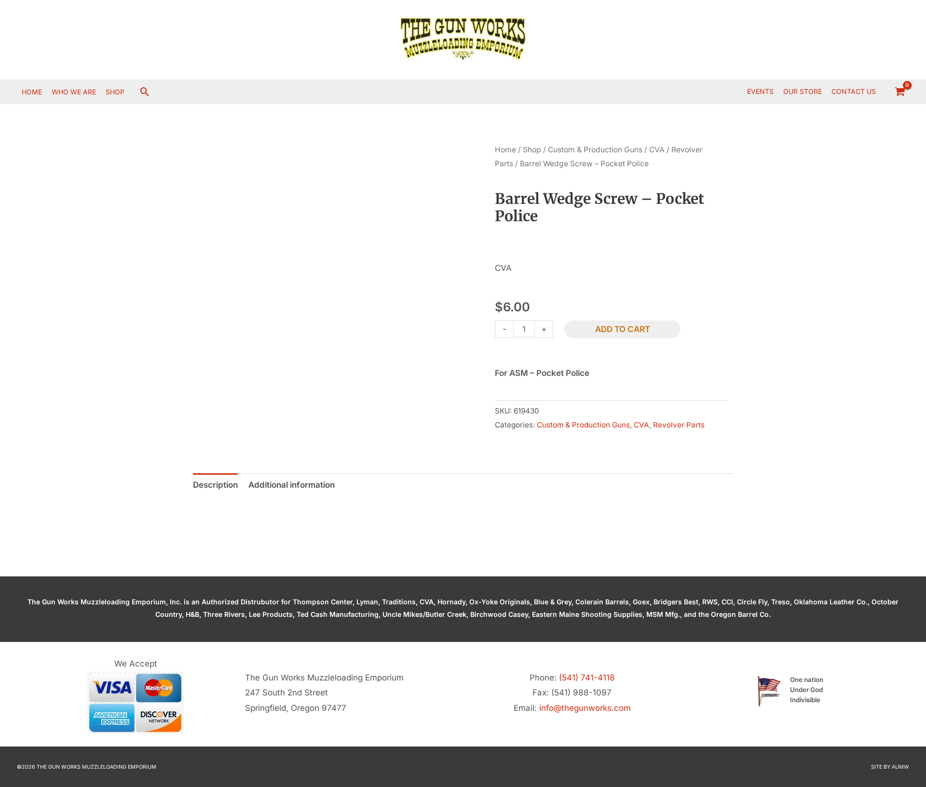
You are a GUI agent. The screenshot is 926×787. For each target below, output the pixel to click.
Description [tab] (215, 485)
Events (760, 91)
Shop (532, 149)
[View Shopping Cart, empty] (899, 91)
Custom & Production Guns (595, 149)
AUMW (900, 767)
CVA (657, 149)
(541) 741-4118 (587, 677)
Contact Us (853, 91)
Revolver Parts (679, 424)
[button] (145, 92)
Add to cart (622, 329)
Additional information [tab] (291, 485)
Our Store (802, 91)
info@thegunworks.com (585, 708)
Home (505, 149)
